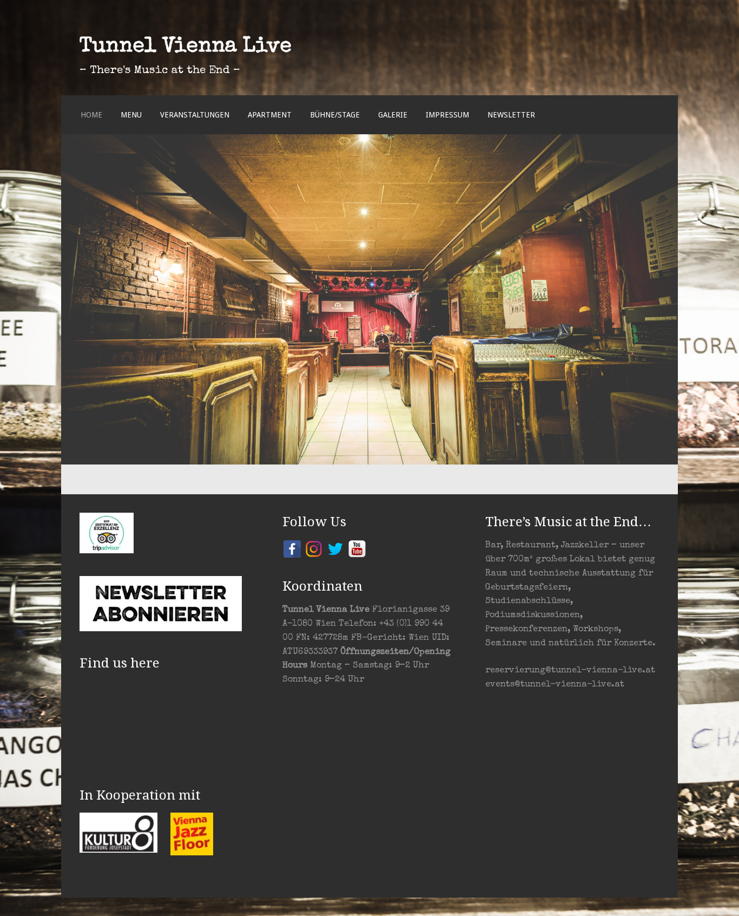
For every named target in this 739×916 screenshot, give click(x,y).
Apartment (270, 114)
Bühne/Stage (335, 114)
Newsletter (511, 114)
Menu (131, 114)
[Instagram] (314, 548)
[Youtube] (357, 548)
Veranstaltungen (194, 114)
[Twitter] (335, 548)
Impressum (447, 114)
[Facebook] (292, 548)
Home (91, 114)
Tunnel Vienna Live (186, 47)
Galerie (392, 114)
